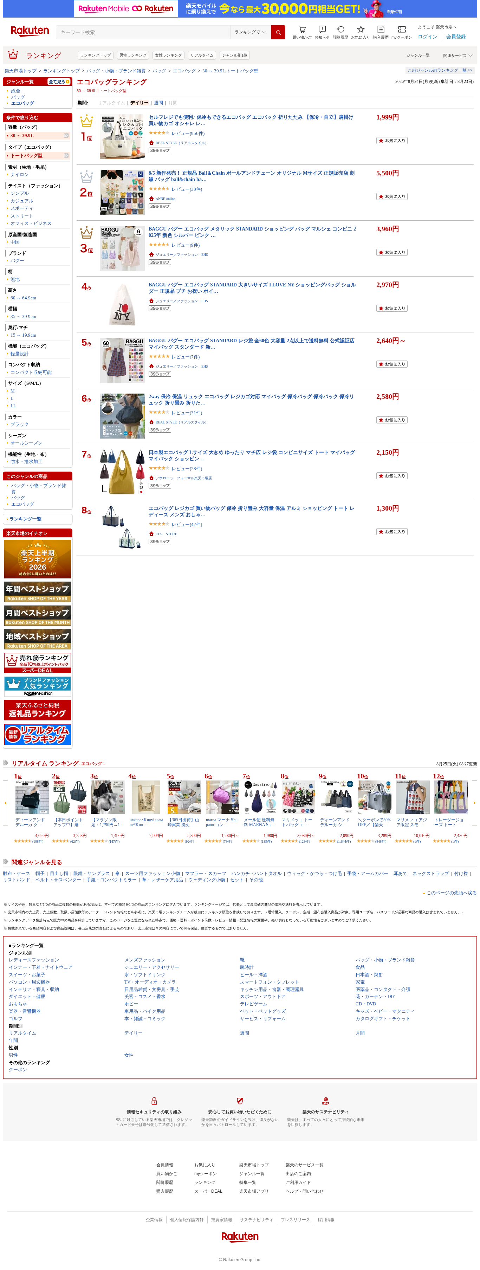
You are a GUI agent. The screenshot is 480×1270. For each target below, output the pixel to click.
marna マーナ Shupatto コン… (222, 822)
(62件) (74, 841)
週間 (158, 102)
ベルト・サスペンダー (58, 879)
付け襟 (461, 873)
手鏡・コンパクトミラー (111, 879)
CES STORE (166, 534)
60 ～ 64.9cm (23, 297)
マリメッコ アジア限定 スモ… (411, 822)
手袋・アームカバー (367, 873)
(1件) (417, 841)
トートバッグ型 (27, 155)
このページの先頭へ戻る (452, 892)
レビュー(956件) (188, 133)
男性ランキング (133, 55)
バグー (17, 260)
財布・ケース (16, 873)
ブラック (20, 424)
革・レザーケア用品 (162, 879)
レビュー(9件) (185, 245)
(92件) (189, 841)
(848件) (380, 841)
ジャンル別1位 (234, 55)
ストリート (22, 216)
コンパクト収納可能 (31, 372)
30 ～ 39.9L (22, 135)
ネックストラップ (431, 873)
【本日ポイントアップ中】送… (68, 822)
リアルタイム (202, 55)
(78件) (227, 841)
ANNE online (165, 199)
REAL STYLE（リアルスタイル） (182, 143)
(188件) (37, 841)
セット (237, 879)
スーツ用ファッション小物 (152, 873)
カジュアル (22, 200)
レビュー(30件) (186, 189)
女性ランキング (168, 55)
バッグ (159, 70)
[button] (322, 32)
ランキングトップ (95, 55)
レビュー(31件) (186, 412)
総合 (15, 90)
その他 (256, 879)
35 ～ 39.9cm (23, 316)
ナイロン (20, 174)
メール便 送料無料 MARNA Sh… (259, 822)
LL (13, 405)
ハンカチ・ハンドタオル (257, 873)
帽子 (40, 873)
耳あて (400, 873)
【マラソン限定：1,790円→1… (107, 822)
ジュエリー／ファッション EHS (182, 255)
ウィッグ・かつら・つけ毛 (314, 873)
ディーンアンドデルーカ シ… (335, 822)
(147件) (114, 841)
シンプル (20, 193)
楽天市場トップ (21, 70)
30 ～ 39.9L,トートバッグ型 (230, 70)
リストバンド (16, 879)
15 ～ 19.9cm (23, 335)
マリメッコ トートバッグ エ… (297, 822)
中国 (15, 242)
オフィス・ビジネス (31, 223)
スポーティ (22, 208)
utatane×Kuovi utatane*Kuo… (146, 822)
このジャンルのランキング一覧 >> (440, 70)
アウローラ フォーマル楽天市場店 (184, 478)
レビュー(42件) (186, 524)
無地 (15, 279)
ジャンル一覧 (418, 55)
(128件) (304, 841)
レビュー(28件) (186, 468)
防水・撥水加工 (27, 461)
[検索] (278, 32)
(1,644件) (344, 841)
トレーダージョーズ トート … (449, 822)
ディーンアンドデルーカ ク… (30, 822)
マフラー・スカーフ (205, 873)
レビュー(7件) (185, 356)
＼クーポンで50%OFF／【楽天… (374, 822)
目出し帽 (59, 873)
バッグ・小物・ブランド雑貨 (116, 70)
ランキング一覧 (25, 518)
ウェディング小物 (206, 879)
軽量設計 (20, 353)
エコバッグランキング (112, 82)
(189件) (266, 841)
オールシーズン (27, 443)
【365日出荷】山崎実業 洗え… (183, 822)
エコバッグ (184, 70)
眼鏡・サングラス (91, 873)
